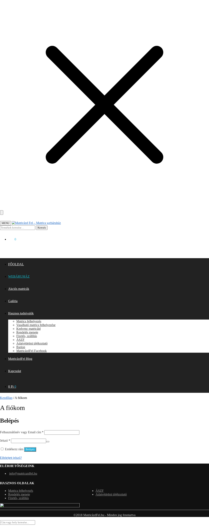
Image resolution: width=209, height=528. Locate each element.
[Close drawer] (1, 212)
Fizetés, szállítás (18, 498)
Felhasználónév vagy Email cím (21, 432)
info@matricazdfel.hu (23, 473)
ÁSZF (100, 490)
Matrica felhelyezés (20, 490)
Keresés (42, 227)
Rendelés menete (19, 494)
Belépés (30, 449)
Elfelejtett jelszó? (11, 457)
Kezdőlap (6, 398)
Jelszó (5, 440)
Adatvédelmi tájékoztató (111, 494)
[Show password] (47, 441)
